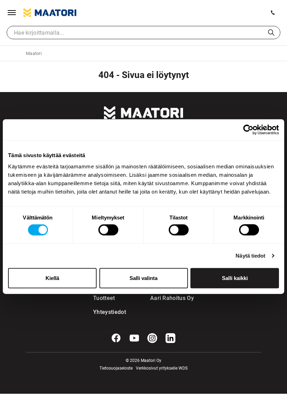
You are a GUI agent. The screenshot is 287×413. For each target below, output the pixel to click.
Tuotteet (104, 298)
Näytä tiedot (250, 256)
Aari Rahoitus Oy (172, 298)
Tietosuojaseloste (116, 368)
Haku (271, 32)
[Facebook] (116, 338)
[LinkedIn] (170, 338)
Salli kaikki (235, 278)
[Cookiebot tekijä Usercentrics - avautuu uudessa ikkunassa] (248, 130)
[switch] (108, 230)
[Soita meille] (273, 12)
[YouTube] (134, 338)
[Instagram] (152, 338)
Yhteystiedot (107, 312)
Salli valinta (144, 278)
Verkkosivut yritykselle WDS (162, 368)
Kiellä (52, 278)
